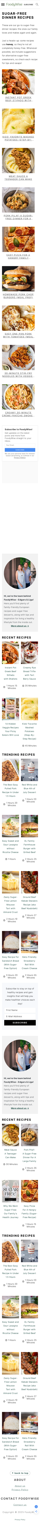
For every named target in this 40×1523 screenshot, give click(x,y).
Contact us (20, 1505)
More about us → (20, 626)
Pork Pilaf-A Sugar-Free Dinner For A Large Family (18, 218)
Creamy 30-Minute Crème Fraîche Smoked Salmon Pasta (18, 415)
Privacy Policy (20, 1489)
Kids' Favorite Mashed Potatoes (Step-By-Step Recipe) (18, 140)
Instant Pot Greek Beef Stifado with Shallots (18, 100)
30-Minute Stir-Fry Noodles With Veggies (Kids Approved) (18, 376)
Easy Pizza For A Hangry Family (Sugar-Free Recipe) (18, 258)
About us (20, 1486)
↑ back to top (20, 1473)
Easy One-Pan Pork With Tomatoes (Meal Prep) (18, 337)
